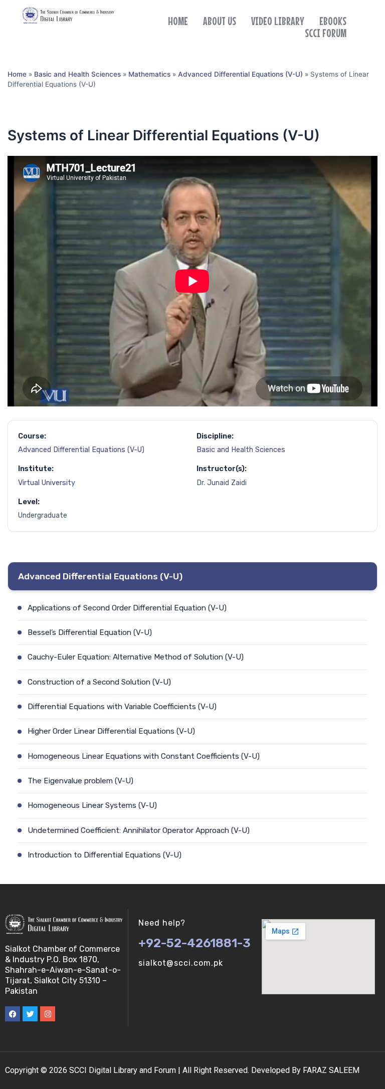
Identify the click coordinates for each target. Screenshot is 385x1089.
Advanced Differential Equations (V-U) (240, 74)
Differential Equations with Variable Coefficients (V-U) (122, 706)
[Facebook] (12, 1013)
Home (178, 21)
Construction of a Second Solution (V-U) (99, 682)
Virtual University (46, 483)
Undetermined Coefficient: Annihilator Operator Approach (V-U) (139, 830)
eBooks (332, 21)
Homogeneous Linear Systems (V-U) (92, 805)
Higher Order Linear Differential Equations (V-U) (111, 731)
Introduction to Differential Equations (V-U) (104, 854)
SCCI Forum (325, 33)
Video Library (277, 21)
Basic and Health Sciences (77, 74)
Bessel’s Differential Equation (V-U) (90, 632)
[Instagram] (47, 1013)
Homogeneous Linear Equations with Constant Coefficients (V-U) (144, 756)
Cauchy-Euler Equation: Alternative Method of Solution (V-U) (136, 657)
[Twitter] (30, 1013)
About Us (219, 21)
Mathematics (149, 74)
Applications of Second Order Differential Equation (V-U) (127, 607)
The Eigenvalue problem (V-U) (80, 780)
